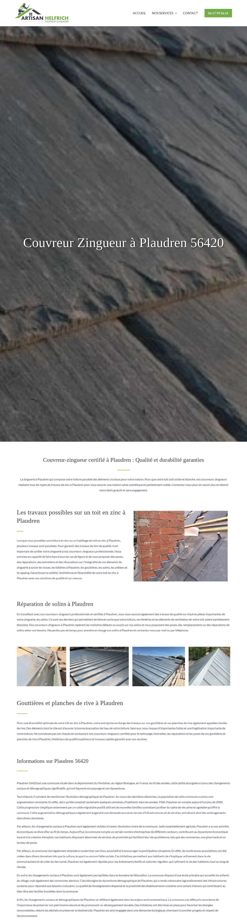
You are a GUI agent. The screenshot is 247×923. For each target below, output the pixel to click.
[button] (175, 13)
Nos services (162, 13)
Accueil (139, 13)
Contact (190, 13)
